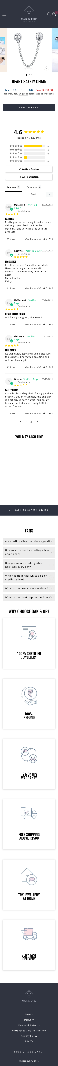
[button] (45, 238)
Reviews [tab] (11, 187)
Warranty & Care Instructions (29, 1030)
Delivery (29, 1019)
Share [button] (12, 238)
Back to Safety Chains (31, 510)
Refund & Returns (29, 1025)
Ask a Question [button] (30, 176)
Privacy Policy (29, 1036)
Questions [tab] (32, 187)
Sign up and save (28, 1052)
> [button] (37, 422)
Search (29, 1014)
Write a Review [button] (30, 169)
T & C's (29, 1041)
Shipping (23, 93)
